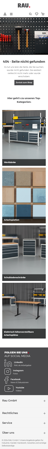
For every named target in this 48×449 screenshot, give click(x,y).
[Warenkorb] (43, 14)
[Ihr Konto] (5, 14)
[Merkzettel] (37, 14)
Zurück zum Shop (24, 82)
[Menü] (11, 14)
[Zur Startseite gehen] (24, 5)
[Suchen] (31, 14)
